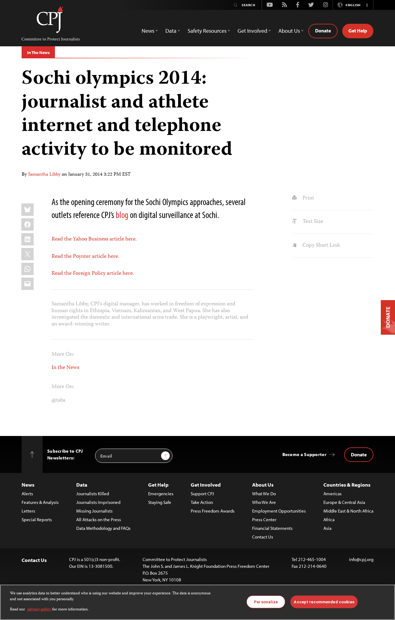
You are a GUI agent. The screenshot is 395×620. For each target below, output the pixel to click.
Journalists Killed (92, 493)
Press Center (264, 519)
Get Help (357, 30)
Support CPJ (202, 493)
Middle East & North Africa (348, 511)
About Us (262, 484)
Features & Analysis (40, 502)
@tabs (58, 400)
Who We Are (264, 502)
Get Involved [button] (252, 30)
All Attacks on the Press (98, 519)
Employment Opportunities (279, 511)
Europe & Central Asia (344, 502)
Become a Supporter (304, 454)
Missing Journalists (94, 511)
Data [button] (171, 30)
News (28, 484)
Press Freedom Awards (213, 511)
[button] (367, 5)
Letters (28, 511)
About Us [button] (289, 30)
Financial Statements (272, 528)
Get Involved (206, 484)
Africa (329, 519)
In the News (65, 367)
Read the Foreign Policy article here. (93, 273)
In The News (38, 52)
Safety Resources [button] (207, 30)
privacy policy (39, 609)
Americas (332, 493)
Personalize (266, 601)
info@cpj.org (361, 559)
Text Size (312, 221)
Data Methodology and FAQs (103, 528)
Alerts (27, 493)
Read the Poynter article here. (85, 256)
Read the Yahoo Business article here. (94, 239)
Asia (327, 528)
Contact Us (262, 537)
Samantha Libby (44, 175)
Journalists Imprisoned (98, 502)
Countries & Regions (346, 484)
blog (122, 214)
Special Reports (37, 519)
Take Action (202, 502)
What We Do (264, 493)
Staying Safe (159, 502)
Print (307, 198)
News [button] (148, 30)
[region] (197, 602)
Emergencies (160, 493)
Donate (323, 30)
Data (81, 484)
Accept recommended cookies (324, 601)
